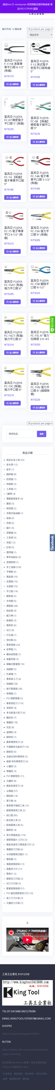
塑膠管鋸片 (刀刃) (15, 839)
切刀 (8, 630)
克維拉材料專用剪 (15, 756)
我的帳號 (29, 1073)
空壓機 (9, 532)
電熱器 (9, 859)
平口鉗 (9, 591)
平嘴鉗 (9, 571)
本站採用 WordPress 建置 (15, 1062)
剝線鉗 (9, 683)
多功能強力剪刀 (14, 712)
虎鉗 (8, 523)
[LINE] (52, 324)
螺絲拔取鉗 (12, 654)
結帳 (5, 1078)
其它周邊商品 (13, 835)
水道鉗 (9, 586)
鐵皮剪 (9, 717)
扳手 (8, 469)
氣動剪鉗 (10, 659)
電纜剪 (9, 722)
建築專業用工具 (14, 810)
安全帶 (9, 464)
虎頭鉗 (9, 581)
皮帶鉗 (9, 649)
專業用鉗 (10, 644)
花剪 (8, 727)
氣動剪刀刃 (12, 868)
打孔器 (9, 635)
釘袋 (8, 547)
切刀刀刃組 (12, 883)
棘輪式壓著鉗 (13, 664)
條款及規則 (41, 1073)
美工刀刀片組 (13, 898)
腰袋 (8, 503)
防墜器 (9, 479)
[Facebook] (52, 542)
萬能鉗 (9, 576)
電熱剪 (9, 625)
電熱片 (9, 873)
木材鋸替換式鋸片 (15, 854)
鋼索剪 (9, 751)
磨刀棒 (9, 615)
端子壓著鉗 (12, 688)
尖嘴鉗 (9, 791)
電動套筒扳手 (13, 498)
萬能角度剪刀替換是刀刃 (18, 844)
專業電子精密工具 (15, 805)
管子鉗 (9, 800)
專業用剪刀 (12, 703)
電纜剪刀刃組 (13, 849)
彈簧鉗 (9, 605)
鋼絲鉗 (9, 795)
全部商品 (7, 1073)
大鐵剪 (9, 780)
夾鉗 (8, 542)
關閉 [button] (35, 8)
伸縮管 (9, 484)
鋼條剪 (9, 737)
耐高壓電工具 (13, 825)
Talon (25, 1066)
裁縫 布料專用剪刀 (15, 761)
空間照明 (10, 562)
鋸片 (8, 527)
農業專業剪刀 (13, 742)
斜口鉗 (9, 815)
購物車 (26, 1078)
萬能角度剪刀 (13, 785)
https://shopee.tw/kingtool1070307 (20, 1033)
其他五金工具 (13, 459)
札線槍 (9, 674)
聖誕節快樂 (15, 1078)
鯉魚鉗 (9, 596)
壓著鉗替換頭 (13, 888)
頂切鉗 (9, 640)
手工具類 (10, 567)
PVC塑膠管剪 (13, 776)
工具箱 (9, 489)
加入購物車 (14, 84)
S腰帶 (9, 493)
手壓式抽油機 (13, 513)
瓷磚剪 (9, 732)
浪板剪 (9, 707)
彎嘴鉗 (9, 693)
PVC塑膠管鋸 (13, 698)
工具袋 (9, 537)
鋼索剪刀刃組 (13, 878)
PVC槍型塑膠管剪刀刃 (17, 893)
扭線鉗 (9, 669)
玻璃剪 (9, 620)
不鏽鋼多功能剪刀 (15, 746)
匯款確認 (18, 1073)
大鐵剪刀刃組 (13, 903)
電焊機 (9, 552)
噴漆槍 (9, 508)
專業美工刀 (12, 678)
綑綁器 (9, 474)
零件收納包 (12, 557)
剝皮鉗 (9, 610)
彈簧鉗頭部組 (13, 864)
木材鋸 (9, 600)
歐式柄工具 (12, 820)
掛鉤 (8, 518)
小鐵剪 (9, 766)
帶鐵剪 (9, 771)
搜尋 (41, 434)
